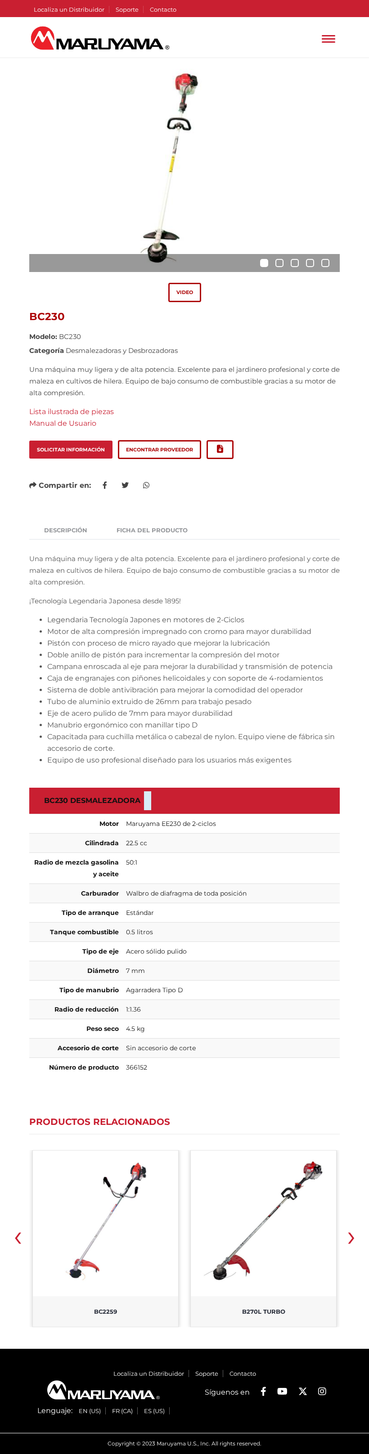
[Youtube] (282, 1391)
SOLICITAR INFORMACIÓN (71, 449)
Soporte (127, 9)
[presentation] (18, 1239)
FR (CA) (122, 1410)
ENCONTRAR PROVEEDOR (159, 449)
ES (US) (154, 1410)
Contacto (163, 9)
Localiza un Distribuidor (69, 9)
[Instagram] (322, 1391)
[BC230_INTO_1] (184, 170)
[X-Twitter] (302, 1391)
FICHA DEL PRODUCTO (152, 530)
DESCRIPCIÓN (65, 530)
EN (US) (90, 1410)
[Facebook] (263, 1391)
